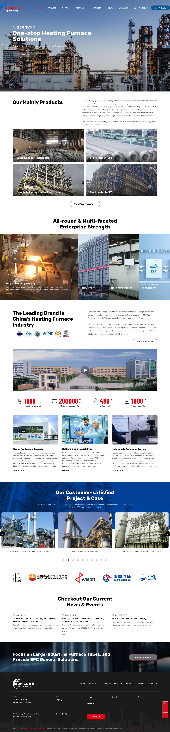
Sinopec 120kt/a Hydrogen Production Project (142, 551)
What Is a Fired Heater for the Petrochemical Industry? (130, 620)
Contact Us (124, 8)
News (110, 8)
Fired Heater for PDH (29, 192)
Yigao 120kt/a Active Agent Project (28, 551)
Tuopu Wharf (87, 287)
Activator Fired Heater (103, 192)
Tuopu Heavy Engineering (20, 283)
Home (38, 8)
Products (52, 8)
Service (65, 8)
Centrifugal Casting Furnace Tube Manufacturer (105, 728)
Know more (18, 471)
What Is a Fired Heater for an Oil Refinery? (79, 619)
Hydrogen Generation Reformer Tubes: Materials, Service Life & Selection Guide (33, 620)
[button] (4, 46)
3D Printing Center (121, 287)
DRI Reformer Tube (28, 157)
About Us (80, 8)
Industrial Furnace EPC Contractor (73, 728)
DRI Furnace (97, 157)
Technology (95, 8)
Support (130, 683)
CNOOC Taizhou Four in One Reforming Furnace (85, 551)
